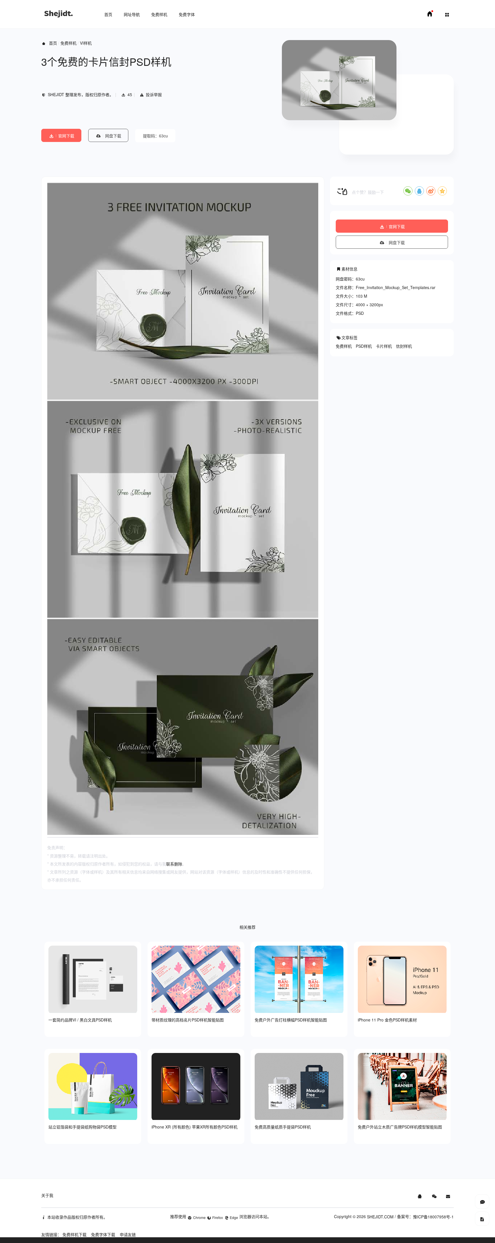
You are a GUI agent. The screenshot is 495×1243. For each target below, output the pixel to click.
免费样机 (159, 14)
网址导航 (132, 14)
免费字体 (187, 14)
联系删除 (174, 864)
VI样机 (86, 43)
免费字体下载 (103, 1234)
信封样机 (404, 346)
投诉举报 (154, 94)
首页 (108, 14)
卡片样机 (384, 346)
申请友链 (128, 1234)
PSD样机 (364, 346)
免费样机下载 (74, 1234)
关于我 (47, 1195)
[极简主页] (429, 15)
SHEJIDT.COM (380, 1217)
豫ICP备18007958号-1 (433, 1217)
